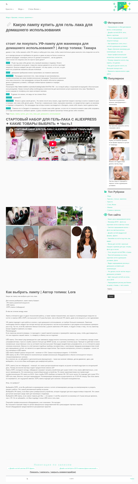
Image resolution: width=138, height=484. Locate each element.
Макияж (109, 207)
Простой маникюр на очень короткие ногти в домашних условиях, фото (117, 257)
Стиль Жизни (33, 9)
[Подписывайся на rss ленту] (7, 4)
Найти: (109, 289)
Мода (20, 9)
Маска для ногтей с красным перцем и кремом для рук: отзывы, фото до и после (119, 246)
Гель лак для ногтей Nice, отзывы (119, 252)
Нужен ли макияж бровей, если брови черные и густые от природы (119, 142)
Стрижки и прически (113, 210)
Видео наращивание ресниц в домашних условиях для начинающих (118, 266)
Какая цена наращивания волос (119, 219)
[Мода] (122, 6)
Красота (9, 9)
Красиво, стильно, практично (22, 17)
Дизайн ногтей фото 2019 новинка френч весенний (79, 468)
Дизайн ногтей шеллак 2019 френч (21, 468)
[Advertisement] (83, 67)
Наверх (132, 478)
